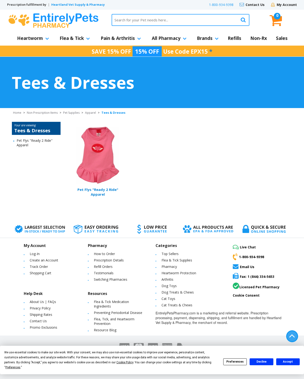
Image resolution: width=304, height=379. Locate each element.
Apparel (90, 113)
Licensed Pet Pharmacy (259, 287)
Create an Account (44, 260)
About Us (37, 301)
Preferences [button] (12, 367)
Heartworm (30, 38)
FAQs (52, 301)
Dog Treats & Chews (178, 292)
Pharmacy (169, 266)
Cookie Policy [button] (124, 362)
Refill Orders (103, 266)
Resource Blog (105, 330)
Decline (261, 361)
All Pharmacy (166, 38)
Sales (282, 38)
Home (17, 113)
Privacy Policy (40, 308)
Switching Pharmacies (110, 279)
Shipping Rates (41, 314)
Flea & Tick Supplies (177, 260)
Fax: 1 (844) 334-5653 (257, 276)
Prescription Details (109, 260)
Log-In (35, 253)
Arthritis (167, 279)
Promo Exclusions (43, 327)
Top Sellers (170, 253)
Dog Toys (169, 286)
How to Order (104, 253)
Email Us (247, 267)
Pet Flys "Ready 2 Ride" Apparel (97, 192)
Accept (288, 361)
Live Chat (248, 247)
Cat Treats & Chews (177, 305)
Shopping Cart (40, 273)
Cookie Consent (246, 295)
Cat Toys (168, 298)
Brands (205, 38)
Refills (234, 38)
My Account (287, 4)
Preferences (235, 361)
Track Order (39, 266)
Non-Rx (258, 38)
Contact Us (255, 4)
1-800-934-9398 (221, 4)
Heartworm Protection (179, 273)
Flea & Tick (72, 38)
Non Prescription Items (42, 113)
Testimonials (104, 273)
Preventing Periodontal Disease (118, 312)
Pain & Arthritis (118, 38)
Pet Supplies (71, 113)
